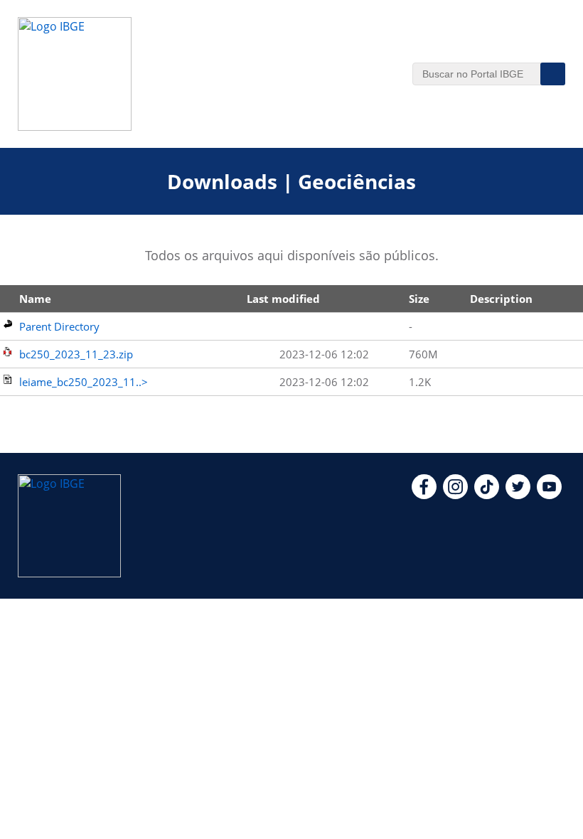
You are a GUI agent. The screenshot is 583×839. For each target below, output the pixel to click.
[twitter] (518, 495)
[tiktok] (486, 495)
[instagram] (455, 495)
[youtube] (549, 495)
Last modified (283, 299)
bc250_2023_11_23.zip (76, 354)
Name (35, 299)
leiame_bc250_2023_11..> (83, 382)
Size (419, 299)
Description (501, 299)
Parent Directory (59, 326)
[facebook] (424, 495)
